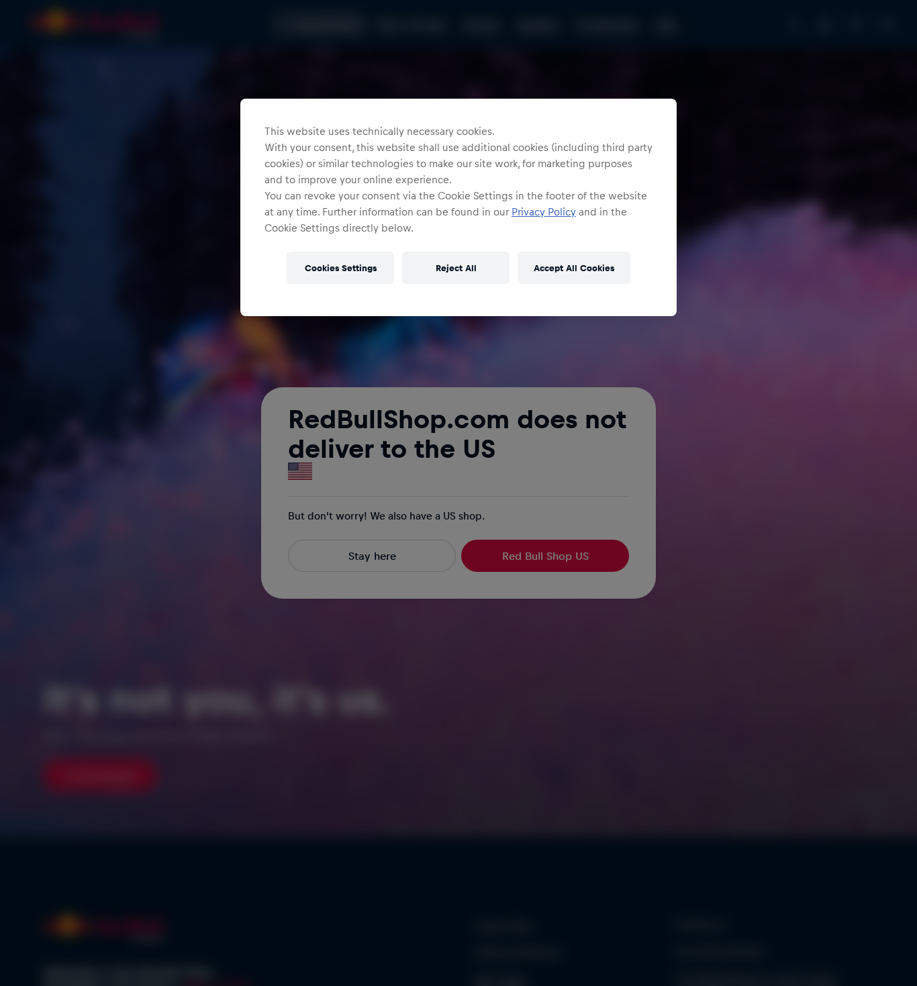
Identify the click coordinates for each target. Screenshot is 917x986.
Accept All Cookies (574, 267)
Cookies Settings (341, 267)
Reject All (456, 267)
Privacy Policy (544, 211)
